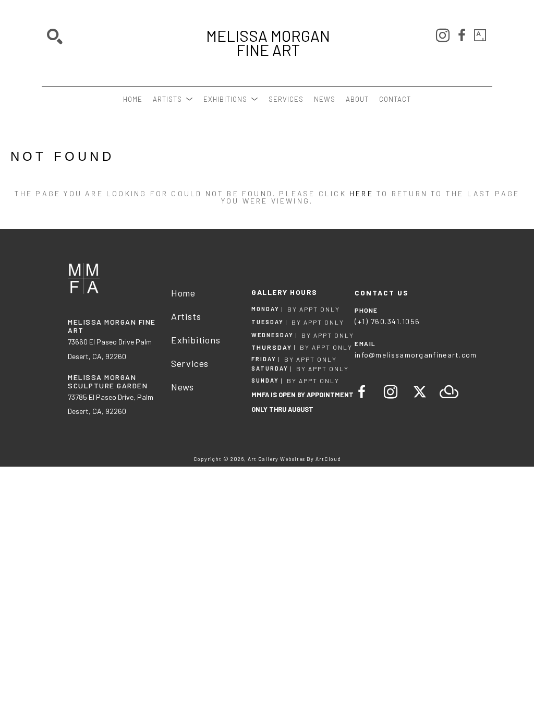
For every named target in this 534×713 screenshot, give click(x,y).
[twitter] (420, 392)
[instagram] (443, 35)
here (361, 193)
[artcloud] (449, 392)
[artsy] (480, 35)
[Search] (55, 36)
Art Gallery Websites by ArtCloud (294, 459)
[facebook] (461, 35)
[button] (173, 99)
